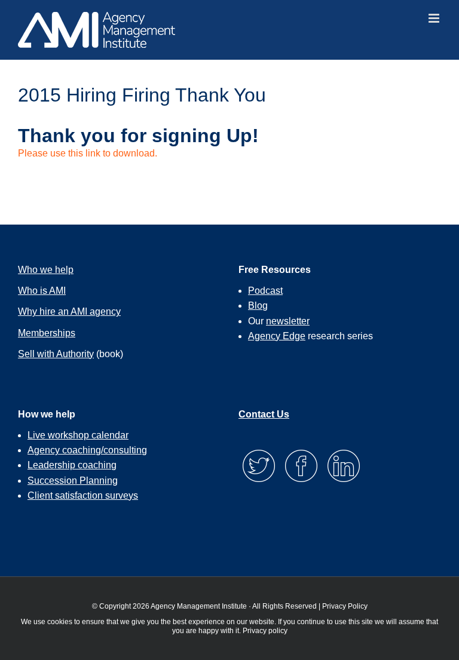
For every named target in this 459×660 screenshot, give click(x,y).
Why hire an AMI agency (69, 311)
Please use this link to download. (87, 153)
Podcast (265, 291)
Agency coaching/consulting (87, 450)
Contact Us (263, 414)
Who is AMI (42, 291)
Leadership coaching (72, 465)
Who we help (46, 270)
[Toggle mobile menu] (435, 18)
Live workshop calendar (77, 435)
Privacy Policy (345, 606)
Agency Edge (276, 336)
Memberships (46, 333)
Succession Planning (72, 480)
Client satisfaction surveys (82, 495)
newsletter (288, 321)
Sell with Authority (56, 354)
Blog (258, 305)
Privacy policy (265, 631)
